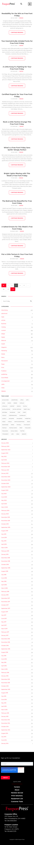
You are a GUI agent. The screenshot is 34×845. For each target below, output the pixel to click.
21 (8, 289)
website (24, 434)
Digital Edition (6, 409)
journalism (22, 415)
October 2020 (5, 483)
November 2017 (5, 601)
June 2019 (4, 537)
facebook (12, 412)
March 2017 (4, 628)
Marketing (4, 350)
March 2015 (4, 709)
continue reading (17, 32)
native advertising (19, 421)
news (28, 421)
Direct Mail (27, 409)
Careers (17, 787)
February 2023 (5, 446)
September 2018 (5, 568)
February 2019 (5, 551)
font (19, 412)
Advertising (4, 310)
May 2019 (3, 541)
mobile (10, 421)
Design (19, 406)
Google (4, 415)
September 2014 (5, 730)
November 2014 (5, 723)
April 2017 (4, 625)
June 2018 (4, 578)
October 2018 (5, 564)
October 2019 (5, 524)
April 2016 (4, 665)
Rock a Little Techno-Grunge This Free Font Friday (17, 123)
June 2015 (4, 699)
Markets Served (17, 793)
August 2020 (4, 490)
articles (3, 320)
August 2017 (4, 611)
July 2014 (3, 736)
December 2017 (5, 598)
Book (3, 403)
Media (3, 421)
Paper (3, 364)
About (17, 790)
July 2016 (3, 655)
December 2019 (5, 517)
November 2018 (5, 561)
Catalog (3, 327)
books (9, 403)
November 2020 (5, 480)
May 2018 (3, 581)
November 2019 (5, 520)
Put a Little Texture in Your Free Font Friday (17, 255)
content (3, 330)
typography (5, 434)
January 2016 (4, 676)
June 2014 (4, 740)
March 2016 (4, 669)
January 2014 (4, 743)
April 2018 (4, 584)
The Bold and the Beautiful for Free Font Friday (17, 202)
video (17, 434)
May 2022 (4, 456)
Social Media (4, 377)
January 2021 (4, 473)
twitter (22, 431)
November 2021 (5, 466)
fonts (24, 412)
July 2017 (3, 615)
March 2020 (4, 507)
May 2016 (3, 662)
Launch (4, 418)
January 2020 (5, 514)
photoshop (27, 424)
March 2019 (4, 547)
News (2, 357)
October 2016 (5, 645)
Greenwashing (13, 415)
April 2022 (4, 460)
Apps (2, 317)
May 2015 (3, 703)
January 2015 (4, 716)
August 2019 (4, 530)
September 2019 (5, 527)
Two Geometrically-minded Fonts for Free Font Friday (17, 42)
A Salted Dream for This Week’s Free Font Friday (17, 228)
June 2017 (4, 618)
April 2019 (4, 544)
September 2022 (5, 449)
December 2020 (5, 476)
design (21, 18)
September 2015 (5, 689)
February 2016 (5, 672)
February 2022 (5, 463)
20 (3, 289)
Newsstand (4, 360)
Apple (21, 400)
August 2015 (4, 692)
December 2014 (5, 719)
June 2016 (4, 659)
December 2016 (5, 638)
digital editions (17, 409)
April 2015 (4, 706)
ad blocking (5, 400)
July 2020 (4, 493)
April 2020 (4, 503)
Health (3, 344)
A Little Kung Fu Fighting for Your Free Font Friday (17, 68)
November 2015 (5, 682)
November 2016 (5, 642)
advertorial (4, 313)
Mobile (3, 354)
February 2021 (5, 470)
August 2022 (4, 453)
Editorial (3, 340)
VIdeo (3, 387)
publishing (4, 374)
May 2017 (3, 622)
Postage (4, 427)
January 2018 (4, 595)
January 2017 (4, 635)
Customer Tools (17, 801)
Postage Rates (13, 427)
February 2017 (5, 632)
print (21, 427)
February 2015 (5, 713)
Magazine (4, 347)
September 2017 (5, 608)
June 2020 (4, 497)
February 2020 (5, 510)
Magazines (19, 418)
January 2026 (5, 443)
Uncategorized (5, 381)
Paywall (19, 424)
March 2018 (4, 588)
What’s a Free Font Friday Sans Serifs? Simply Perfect (17, 149)
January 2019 (4, 554)
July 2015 (3, 696)
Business (3, 323)
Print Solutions (17, 796)
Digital (21, 71)
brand (15, 403)
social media (14, 431)
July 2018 (3, 574)
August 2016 (4, 652)
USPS (2, 384)
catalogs (4, 406)
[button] (21, 3)
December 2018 (5, 557)
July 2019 (3, 534)
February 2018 (5, 591)
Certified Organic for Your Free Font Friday (17, 95)
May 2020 (4, 500)
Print (2, 367)
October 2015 (5, 686)
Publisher (4, 371)
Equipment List (17, 798)
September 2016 (5, 649)
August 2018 (4, 571)
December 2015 (5, 679)
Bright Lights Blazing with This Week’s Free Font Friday (17, 174)
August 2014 (4, 733)
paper (12, 424)
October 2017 (5, 605)
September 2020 (5, 487)
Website (3, 391)
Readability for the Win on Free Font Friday (17, 15)
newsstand (5, 424)
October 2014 (5, 726)
